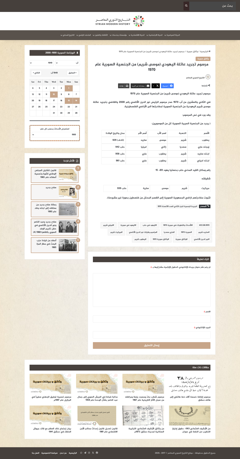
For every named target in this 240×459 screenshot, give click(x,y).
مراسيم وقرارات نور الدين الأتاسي (142, 232)
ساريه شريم (203, 232)
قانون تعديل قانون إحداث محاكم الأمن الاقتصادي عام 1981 (99, 430)
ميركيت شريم (115, 232)
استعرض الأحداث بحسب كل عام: (54, 129)
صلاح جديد (51, 187)
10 (54, 94)
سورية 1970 (186, 232)
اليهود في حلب (149, 225)
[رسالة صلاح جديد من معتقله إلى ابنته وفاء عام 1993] (68, 209)
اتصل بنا (35, 453)
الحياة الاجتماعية (155, 35)
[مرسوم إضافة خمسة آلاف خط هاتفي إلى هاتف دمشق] (190, 384)
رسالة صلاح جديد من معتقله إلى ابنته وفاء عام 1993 (45, 208)
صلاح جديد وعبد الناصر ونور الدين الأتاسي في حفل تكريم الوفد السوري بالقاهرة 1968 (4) (44, 227)
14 (76, 100)
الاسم (207, 312)
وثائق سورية (192, 51)
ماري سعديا (168, 232)
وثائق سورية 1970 (160, 239)
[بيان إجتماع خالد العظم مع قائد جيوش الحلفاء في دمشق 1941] (50, 415)
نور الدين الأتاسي (201, 239)
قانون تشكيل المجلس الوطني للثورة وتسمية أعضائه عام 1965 (45, 174)
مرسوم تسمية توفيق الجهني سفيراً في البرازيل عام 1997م (51, 398)
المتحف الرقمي (85, 35)
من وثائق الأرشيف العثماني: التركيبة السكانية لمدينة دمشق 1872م (146, 430)
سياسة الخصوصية (49, 453)
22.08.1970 (204, 225)
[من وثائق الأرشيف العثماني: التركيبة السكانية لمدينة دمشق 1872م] (143, 415)
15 (69, 100)
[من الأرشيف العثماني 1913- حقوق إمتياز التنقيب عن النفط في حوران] (190, 415)
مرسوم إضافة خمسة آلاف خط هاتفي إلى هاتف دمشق (190, 398)
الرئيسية (204, 51)
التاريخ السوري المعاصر (195, 77)
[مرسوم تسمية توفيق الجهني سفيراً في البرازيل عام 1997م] (50, 384)
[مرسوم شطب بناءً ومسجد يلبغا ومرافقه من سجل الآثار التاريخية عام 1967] (143, 384)
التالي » (36, 73)
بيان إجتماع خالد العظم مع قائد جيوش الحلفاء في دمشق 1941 (52, 430)
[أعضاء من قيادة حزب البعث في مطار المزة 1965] (68, 245)
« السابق (72, 73)
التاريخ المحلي (68, 35)
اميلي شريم (108, 225)
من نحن (63, 453)
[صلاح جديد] (68, 192)
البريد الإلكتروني (202, 327)
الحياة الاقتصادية (137, 35)
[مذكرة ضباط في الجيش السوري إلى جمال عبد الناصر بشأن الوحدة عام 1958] (97, 384)
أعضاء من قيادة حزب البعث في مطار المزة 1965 (46, 244)
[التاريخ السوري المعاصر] (120, 21)
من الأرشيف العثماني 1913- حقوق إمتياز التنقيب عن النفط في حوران (191, 430)
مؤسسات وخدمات (119, 35)
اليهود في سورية (127, 225)
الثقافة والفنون (101, 35)
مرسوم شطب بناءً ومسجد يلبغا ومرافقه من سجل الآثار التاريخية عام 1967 (144, 398)
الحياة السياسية (173, 35)
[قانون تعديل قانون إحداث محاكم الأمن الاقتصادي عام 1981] (97, 415)
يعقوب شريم (140, 239)
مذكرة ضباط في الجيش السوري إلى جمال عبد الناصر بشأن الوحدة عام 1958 (97, 398)
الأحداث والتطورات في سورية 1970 (177, 225)
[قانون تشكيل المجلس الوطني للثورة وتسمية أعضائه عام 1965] (68, 175)
